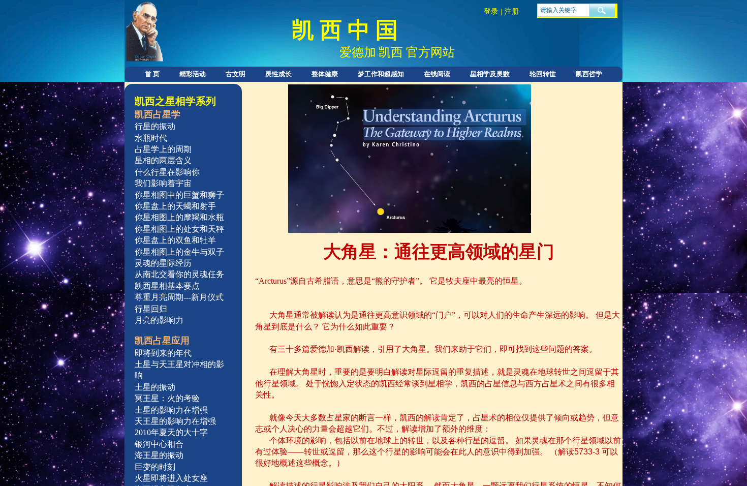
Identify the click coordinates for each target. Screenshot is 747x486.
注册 (512, 11)
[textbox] (563, 10)
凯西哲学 (589, 74)
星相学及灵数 (490, 74)
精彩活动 (192, 74)
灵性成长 (278, 74)
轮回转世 (543, 74)
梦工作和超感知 (381, 74)
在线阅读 (437, 74)
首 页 (152, 74)
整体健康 (325, 74)
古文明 (235, 74)
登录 (491, 11)
